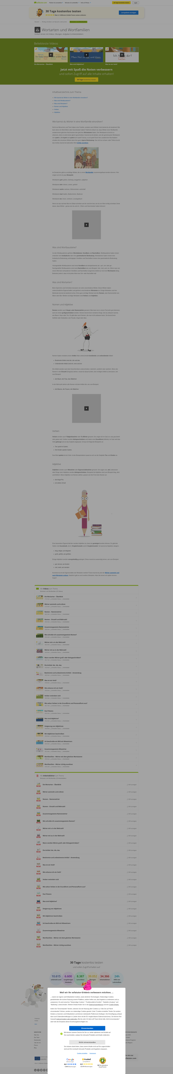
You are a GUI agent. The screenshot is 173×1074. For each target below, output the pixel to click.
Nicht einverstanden (87, 1042)
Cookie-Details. (114, 1004)
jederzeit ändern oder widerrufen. (66, 1019)
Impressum (93, 1053)
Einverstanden (87, 1028)
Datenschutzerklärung (96, 1004)
